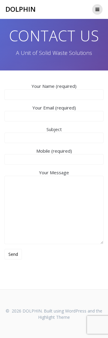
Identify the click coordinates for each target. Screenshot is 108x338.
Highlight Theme (54, 317)
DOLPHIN (20, 9)
